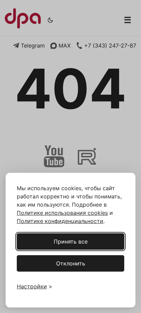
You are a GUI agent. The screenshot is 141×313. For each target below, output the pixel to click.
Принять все (71, 241)
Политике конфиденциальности (60, 221)
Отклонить (70, 263)
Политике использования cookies (62, 212)
